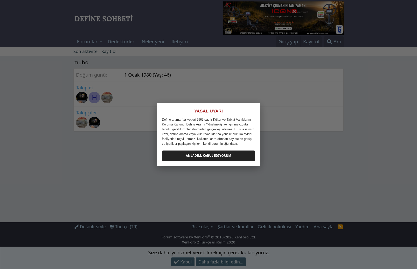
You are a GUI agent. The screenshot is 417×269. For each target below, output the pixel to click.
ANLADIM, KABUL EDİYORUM (208, 155)
